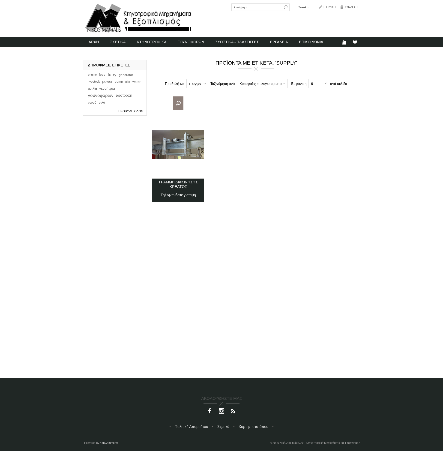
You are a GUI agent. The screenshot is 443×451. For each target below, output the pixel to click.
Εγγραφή (329, 7)
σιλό (102, 102)
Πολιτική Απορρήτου (191, 427)
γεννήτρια (107, 88)
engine (92, 74)
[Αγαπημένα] (355, 42)
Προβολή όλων (130, 111)
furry (112, 74)
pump (119, 81)
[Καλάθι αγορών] (344, 42)
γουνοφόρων (101, 95)
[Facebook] (210, 411)
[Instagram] (221, 411)
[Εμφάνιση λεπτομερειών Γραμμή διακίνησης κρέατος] (178, 144)
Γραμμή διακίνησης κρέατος (178, 184)
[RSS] (233, 411)
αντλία (92, 88)
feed (102, 74)
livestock (94, 81)
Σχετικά (223, 427)
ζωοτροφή (124, 95)
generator (126, 75)
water (136, 82)
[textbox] (256, 7)
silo (127, 82)
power (107, 82)
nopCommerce (109, 443)
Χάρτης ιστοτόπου (253, 427)
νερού (92, 102)
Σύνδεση (351, 7)
